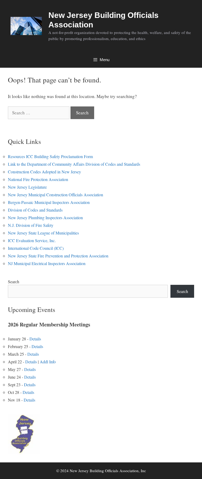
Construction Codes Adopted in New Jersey (44, 171)
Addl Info (48, 361)
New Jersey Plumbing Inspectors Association (45, 217)
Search (13, 281)
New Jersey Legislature (27, 187)
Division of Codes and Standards (35, 210)
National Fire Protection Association (38, 179)
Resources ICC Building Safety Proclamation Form (50, 156)
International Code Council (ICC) (36, 248)
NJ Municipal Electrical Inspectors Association (46, 263)
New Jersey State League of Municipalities (43, 233)
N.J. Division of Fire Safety (30, 225)
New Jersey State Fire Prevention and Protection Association (58, 255)
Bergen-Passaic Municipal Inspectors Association (49, 202)
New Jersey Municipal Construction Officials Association (55, 194)
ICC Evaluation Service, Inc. (32, 240)
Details (35, 338)
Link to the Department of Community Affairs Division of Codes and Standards (74, 164)
